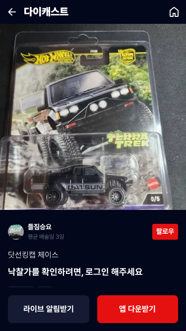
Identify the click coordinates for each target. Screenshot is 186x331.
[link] (80, 231)
